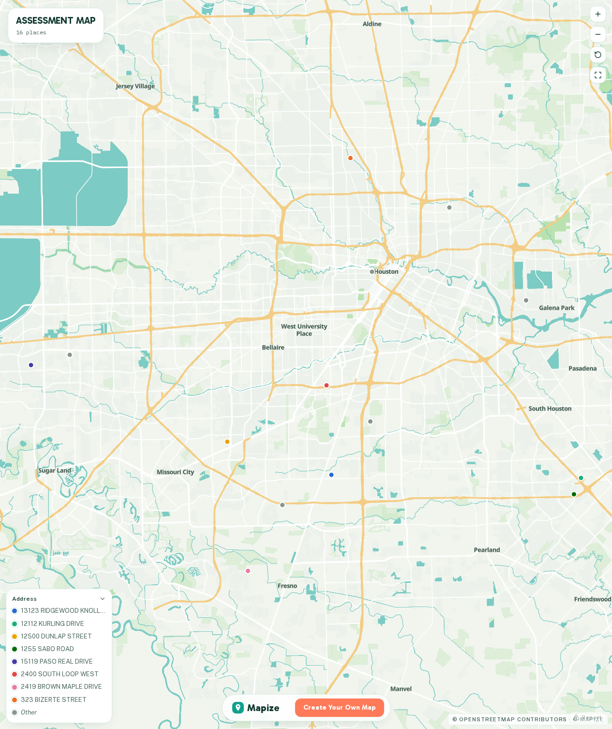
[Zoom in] (598, 14)
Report (592, 717)
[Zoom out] (598, 34)
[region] (306, 364)
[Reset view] (598, 54)
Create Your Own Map (339, 707)
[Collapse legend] (102, 598)
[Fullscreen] (598, 75)
